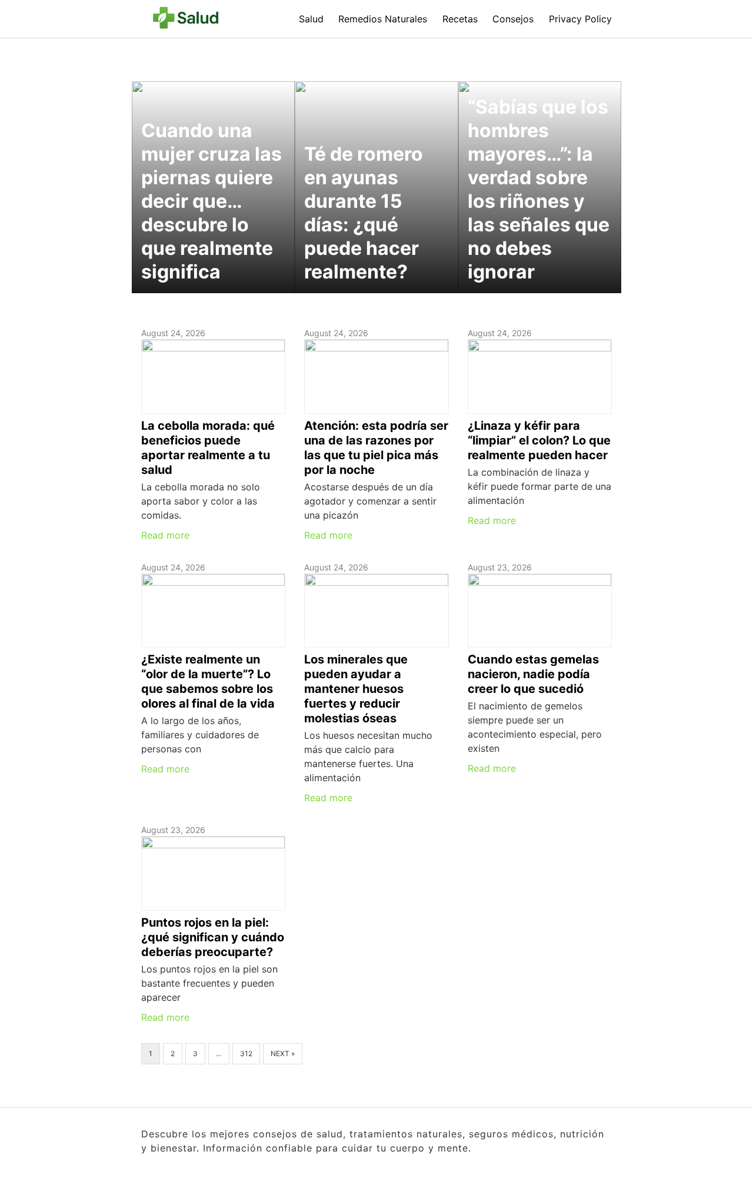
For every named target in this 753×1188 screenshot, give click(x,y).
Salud (311, 19)
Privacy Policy (580, 19)
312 (246, 1053)
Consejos (513, 19)
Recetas (460, 19)
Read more (165, 535)
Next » (283, 1053)
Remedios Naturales (382, 19)
